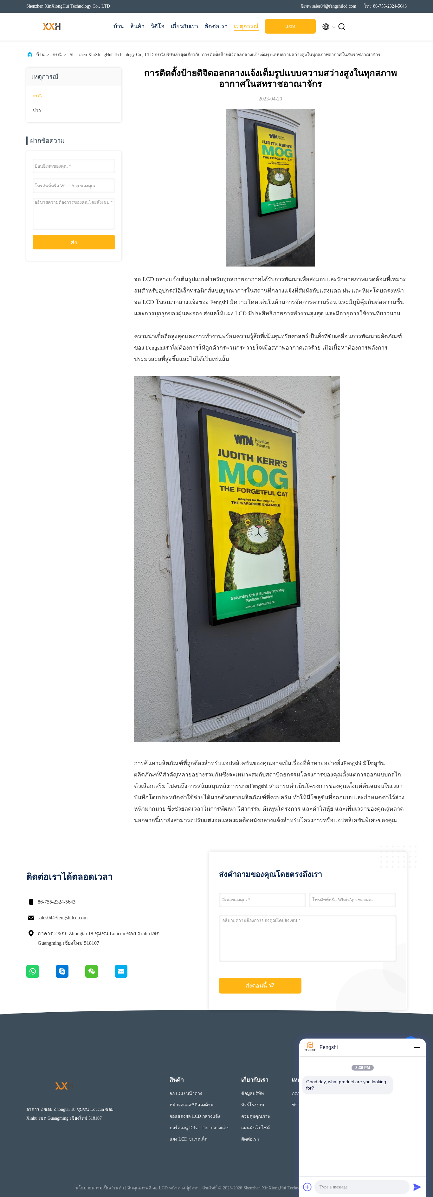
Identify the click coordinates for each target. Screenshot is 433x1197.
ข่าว (37, 110)
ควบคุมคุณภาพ (255, 1116)
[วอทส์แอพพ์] (41, 976)
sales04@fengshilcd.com (62, 917)
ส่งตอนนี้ (257, 985)
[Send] (417, 1187)
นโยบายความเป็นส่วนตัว (99, 1188)
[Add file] (307, 1187)
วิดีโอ (158, 26)
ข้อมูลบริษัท (252, 1093)
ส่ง (74, 242)
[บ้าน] (51, 26)
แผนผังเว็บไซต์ (255, 1127)
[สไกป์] (70, 976)
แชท (290, 26)
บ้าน (118, 26)
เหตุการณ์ (246, 26)
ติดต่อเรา (216, 26)
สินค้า (137, 26)
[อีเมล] (129, 976)
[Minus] (417, 1047)
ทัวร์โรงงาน (252, 1105)
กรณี (57, 54)
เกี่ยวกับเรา (184, 26)
